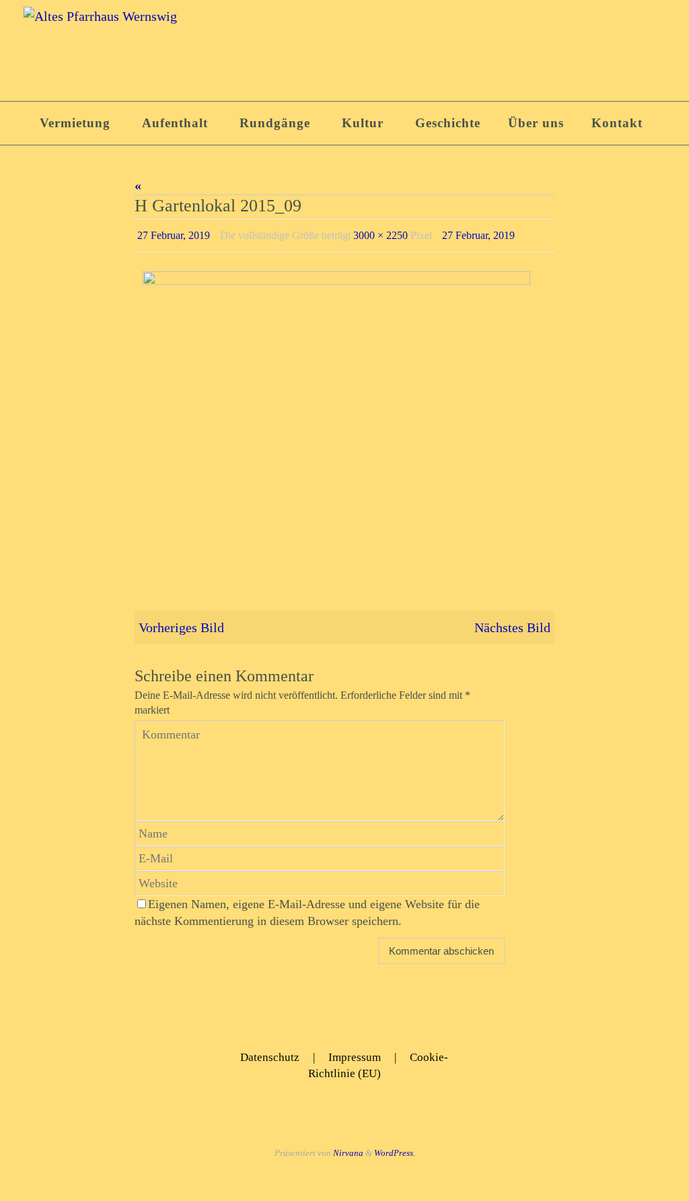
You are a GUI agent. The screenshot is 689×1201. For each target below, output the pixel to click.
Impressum (354, 1054)
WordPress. (394, 1149)
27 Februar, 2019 (173, 233)
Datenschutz (269, 1054)
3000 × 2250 (380, 233)
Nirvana (348, 1149)
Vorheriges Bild (181, 623)
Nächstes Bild (512, 623)
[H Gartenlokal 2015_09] (344, 418)
